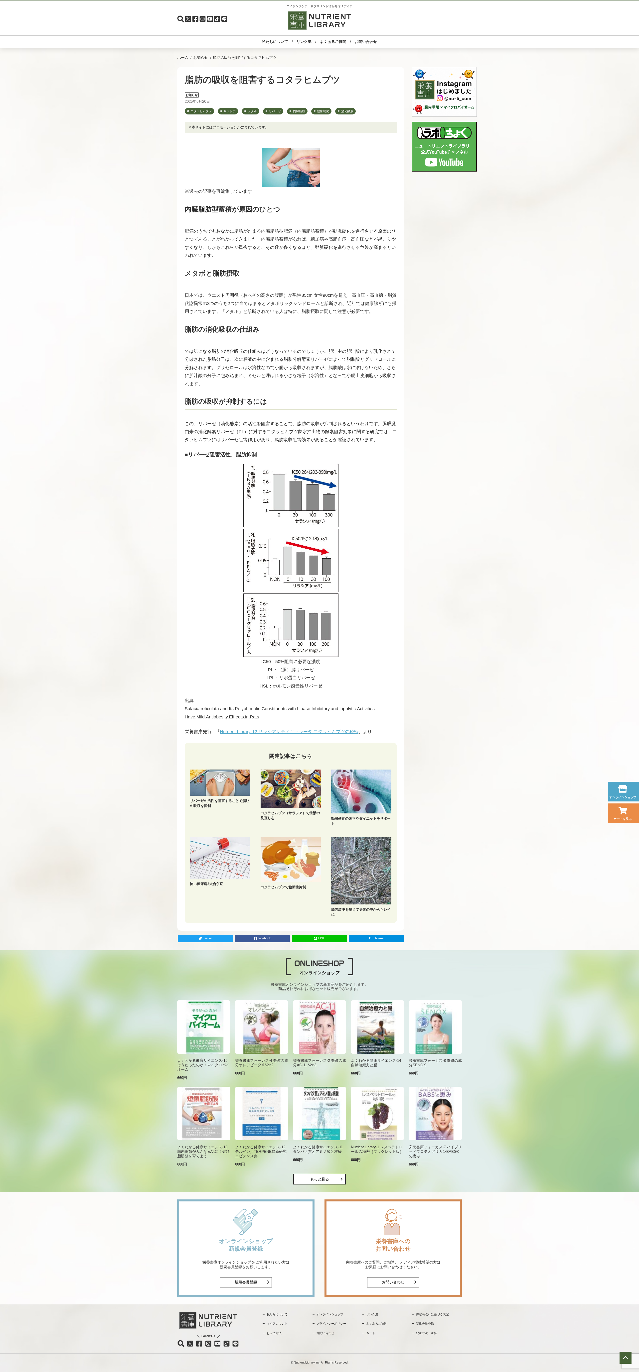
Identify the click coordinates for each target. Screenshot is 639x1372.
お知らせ (200, 57)
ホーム (182, 57)
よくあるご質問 (333, 41)
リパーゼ (275, 111)
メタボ (252, 111)
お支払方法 (274, 1333)
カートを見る (623, 819)
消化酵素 (347, 111)
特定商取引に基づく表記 (432, 1314)
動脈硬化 (323, 111)
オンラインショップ (622, 797)
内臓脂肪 (299, 111)
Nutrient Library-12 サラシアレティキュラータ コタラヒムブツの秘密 (289, 731)
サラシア (230, 111)
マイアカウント (277, 1323)
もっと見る (319, 1179)
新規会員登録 (246, 1282)
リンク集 (304, 41)
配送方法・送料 (426, 1333)
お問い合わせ (366, 41)
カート (370, 1333)
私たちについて (275, 41)
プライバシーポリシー (331, 1323)
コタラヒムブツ (201, 111)
